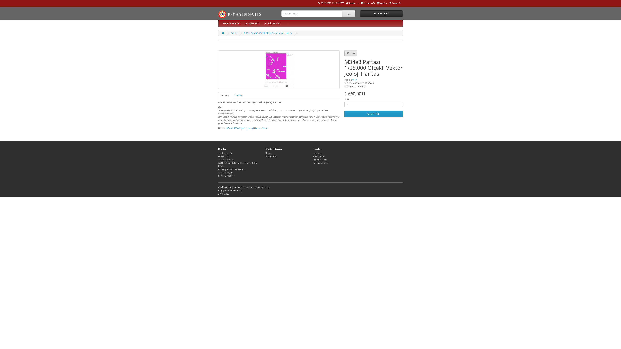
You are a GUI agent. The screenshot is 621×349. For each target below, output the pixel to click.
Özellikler (239, 95)
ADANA (230, 128)
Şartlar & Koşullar (226, 175)
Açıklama (225, 95)
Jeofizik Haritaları (272, 23)
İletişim (269, 153)
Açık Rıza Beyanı (225, 172)
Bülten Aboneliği (320, 163)
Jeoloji (244, 128)
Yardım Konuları (225, 153)
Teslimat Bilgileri (225, 159)
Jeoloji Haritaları (252, 23)
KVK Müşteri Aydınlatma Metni (231, 169)
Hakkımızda (223, 156)
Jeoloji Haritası (254, 128)
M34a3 (237, 128)
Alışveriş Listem (320, 159)
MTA (355, 80)
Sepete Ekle (373, 114)
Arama (234, 33)
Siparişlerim (318, 156)
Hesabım (317, 153)
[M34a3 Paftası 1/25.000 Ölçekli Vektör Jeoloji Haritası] (279, 69)
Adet (346, 99)
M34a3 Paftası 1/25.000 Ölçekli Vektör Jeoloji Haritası (268, 33)
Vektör (265, 128)
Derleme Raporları (231, 23)
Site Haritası (271, 156)
